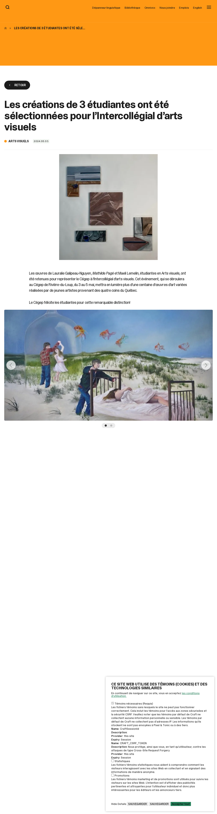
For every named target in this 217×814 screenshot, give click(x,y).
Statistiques (122, 761)
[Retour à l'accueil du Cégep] (6, 28)
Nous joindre (167, 7)
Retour (20, 85)
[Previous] (11, 365)
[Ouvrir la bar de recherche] (7, 7)
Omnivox (150, 7)
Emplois (184, 7)
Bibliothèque (132, 7)
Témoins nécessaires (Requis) (134, 703)
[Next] (206, 365)
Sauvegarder (137, 804)
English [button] (197, 7)
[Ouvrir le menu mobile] (209, 7)
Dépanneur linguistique (106, 7)
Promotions (122, 775)
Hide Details (118, 804)
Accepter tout (181, 804)
